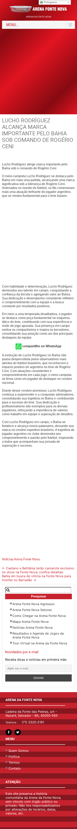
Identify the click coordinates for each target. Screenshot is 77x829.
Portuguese (50, 2)
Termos (14, 762)
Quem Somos (18, 751)
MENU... (12, 24)
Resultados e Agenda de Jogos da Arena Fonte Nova (38, 635)
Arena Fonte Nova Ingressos (33, 604)
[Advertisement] (38, 71)
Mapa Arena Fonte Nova (30, 622)
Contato (14, 768)
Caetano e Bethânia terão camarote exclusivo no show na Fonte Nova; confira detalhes (38, 570)
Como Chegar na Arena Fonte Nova (39, 616)
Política (14, 756)
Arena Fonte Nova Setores (32, 610)
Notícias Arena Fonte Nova (21, 559)
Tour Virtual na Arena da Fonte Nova (39, 643)
